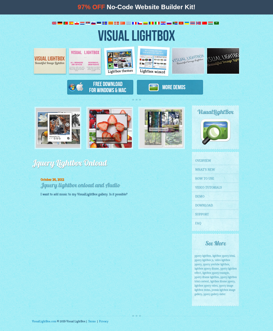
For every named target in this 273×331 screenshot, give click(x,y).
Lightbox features (85, 61)
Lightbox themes (120, 71)
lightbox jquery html (223, 256)
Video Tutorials (208, 187)
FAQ (198, 223)
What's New (205, 169)
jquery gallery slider (214, 294)
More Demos (172, 87)
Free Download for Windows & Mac (107, 87)
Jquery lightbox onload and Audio (80, 186)
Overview (203, 160)
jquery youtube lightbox (216, 264)
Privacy (103, 321)
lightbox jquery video (206, 285)
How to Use (204, 178)
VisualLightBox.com (44, 321)
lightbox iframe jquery (222, 281)
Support (202, 214)
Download (204, 205)
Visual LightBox (136, 35)
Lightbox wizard (153, 72)
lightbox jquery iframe (207, 268)
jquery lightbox (203, 256)
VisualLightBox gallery (92, 194)
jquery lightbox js (204, 260)
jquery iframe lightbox (207, 277)
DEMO (199, 196)
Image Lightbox (50, 61)
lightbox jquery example (215, 273)
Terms (92, 321)
